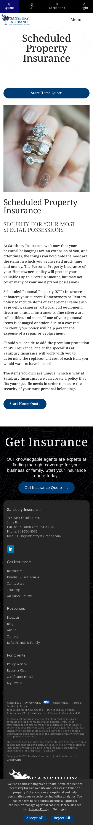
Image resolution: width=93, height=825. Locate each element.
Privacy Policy (33, 702)
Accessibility (14, 702)
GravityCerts (14, 759)
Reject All (62, 818)
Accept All (34, 818)
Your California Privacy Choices (25, 709)
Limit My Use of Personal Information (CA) (55, 713)
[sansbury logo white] (45, 769)
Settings (59, 809)
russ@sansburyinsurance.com (39, 536)
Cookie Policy (60, 702)
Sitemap (24, 706)
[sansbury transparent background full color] (15, 15)
